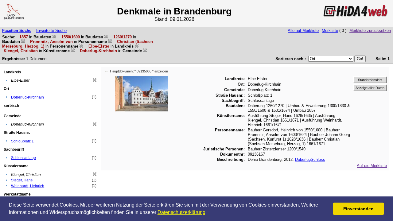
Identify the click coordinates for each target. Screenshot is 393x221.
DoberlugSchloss (310, 159)
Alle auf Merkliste (303, 30)
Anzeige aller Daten (370, 88)
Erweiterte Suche (51, 30)
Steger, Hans (22, 180)
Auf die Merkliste (372, 165)
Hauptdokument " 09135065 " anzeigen (139, 71)
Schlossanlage (23, 158)
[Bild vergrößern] (141, 78)
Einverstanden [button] (358, 208)
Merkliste (330, 30)
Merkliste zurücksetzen (370, 30)
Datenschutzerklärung (181, 212)
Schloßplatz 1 (22, 141)
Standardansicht (370, 80)
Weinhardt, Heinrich (27, 186)
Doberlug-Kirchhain (27, 97)
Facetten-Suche (16, 30)
